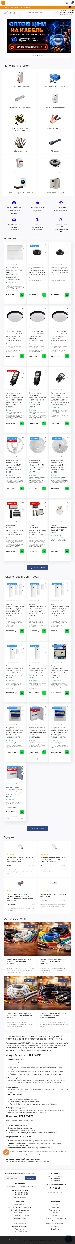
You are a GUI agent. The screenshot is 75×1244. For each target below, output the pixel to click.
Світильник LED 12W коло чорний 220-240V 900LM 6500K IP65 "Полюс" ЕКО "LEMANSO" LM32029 (59, 336)
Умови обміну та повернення (55, 1218)
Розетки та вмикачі (20, 1213)
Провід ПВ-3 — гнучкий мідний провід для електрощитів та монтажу (53, 961)
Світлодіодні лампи (20, 1205)
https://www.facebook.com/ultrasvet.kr (51, 1188)
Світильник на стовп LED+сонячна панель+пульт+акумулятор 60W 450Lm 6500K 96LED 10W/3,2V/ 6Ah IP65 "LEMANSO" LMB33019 (37, 400)
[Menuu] (3, 3)
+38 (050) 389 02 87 (67, 12)
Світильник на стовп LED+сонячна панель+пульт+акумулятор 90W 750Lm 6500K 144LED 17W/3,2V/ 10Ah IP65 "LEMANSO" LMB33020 (14, 400)
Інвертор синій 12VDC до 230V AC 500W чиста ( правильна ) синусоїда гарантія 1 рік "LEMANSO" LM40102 (59, 732)
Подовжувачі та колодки (20, 1215)
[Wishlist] (22, 248)
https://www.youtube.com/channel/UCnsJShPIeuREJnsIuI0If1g (56, 1188)
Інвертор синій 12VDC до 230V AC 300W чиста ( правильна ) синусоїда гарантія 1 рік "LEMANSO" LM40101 (14, 732)
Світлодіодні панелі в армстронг (20, 1207)
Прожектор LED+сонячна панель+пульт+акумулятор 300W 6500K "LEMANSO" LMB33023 (14, 530)
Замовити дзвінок (66, 14)
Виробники (55, 1229)
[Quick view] (22, 244)
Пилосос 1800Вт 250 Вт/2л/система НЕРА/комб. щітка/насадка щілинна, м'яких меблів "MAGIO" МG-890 (20, 897)
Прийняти (13, 1240)
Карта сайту (55, 1226)
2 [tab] (35, 55)
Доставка (55, 1215)
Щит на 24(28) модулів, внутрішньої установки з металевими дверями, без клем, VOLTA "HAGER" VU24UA (37, 732)
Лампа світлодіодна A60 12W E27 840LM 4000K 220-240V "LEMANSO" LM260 (20, 860)
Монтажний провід (20, 1218)
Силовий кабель (20, 1221)
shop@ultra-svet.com (55, 1192)
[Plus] (44, 759)
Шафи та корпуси (20, 1224)
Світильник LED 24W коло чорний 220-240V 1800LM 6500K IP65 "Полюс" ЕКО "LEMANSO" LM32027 (14, 336)
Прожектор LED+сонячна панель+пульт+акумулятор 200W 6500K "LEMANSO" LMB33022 (37, 530)
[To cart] (22, 295)
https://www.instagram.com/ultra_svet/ (53, 1188)
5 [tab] (41, 55)
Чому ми (55, 1205)
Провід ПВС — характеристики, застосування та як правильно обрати (20, 1015)
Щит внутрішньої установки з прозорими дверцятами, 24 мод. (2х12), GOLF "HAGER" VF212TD (14, 791)
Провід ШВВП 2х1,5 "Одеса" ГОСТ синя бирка (53, 895)
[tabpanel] (37, 37)
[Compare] (22, 252)
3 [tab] (37, 55)
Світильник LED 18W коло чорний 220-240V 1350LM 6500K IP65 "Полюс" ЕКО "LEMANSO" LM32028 (37, 336)
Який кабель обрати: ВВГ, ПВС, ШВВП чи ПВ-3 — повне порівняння (19, 961)
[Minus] (31, 759)
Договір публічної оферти (55, 1224)
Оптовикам (55, 1207)
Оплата (55, 1213)
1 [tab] (33, 55)
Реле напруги (20, 1229)
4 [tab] (39, 55)
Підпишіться (30, 1178)
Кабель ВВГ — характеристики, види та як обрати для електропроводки (53, 1015)
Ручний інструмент (20, 1232)
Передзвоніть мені (20, 1197)
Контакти (55, 1221)
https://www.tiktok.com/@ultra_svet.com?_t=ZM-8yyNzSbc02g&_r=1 (59, 1188)
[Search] (23, 13)
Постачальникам (55, 1210)
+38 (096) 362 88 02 (67, 11)
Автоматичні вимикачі (20, 1226)
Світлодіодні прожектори (20, 1210)
